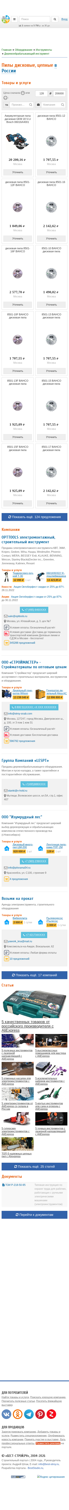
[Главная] (6, 19)
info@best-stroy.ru (48, 1464)
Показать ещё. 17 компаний (36, 975)
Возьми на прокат (18, 898)
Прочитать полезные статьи (18, 1401)
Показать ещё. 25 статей (36, 1166)
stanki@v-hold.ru (17, 790)
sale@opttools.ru (17, 616)
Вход (64, 19)
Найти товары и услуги (15, 1397)
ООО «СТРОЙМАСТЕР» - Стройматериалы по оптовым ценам (34, 664)
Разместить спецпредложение (29, 1435)
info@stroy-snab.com (20, 713)
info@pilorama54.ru (19, 867)
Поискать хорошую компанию (47, 1397)
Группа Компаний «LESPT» (25, 760)
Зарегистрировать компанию (19, 1431)
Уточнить (17, 172)
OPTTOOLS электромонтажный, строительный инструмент (28, 539)
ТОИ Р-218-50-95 (15, 1185)
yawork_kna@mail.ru (20, 941)
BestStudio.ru (35, 1468)
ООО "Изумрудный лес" (22, 817)
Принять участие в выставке (42, 1439)
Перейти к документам (35, 1214)
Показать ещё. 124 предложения (36, 517)
